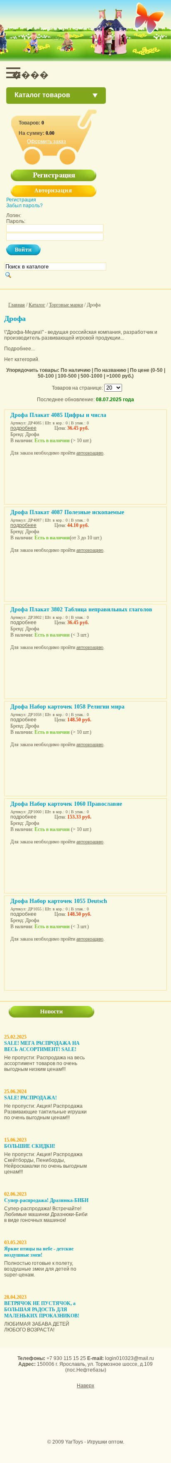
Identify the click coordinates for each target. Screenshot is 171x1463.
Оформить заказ (46, 141)
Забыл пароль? (24, 205)
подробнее (23, 428)
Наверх (85, 1386)
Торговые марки (66, 305)
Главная (16, 305)
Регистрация (21, 200)
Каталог (37, 305)
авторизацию (89, 453)
